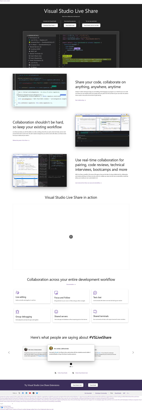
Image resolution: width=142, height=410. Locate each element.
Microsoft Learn (84, 399)
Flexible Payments (8, 398)
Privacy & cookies (22, 409)
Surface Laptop (9, 396)
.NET (124, 393)
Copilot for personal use (54, 396)
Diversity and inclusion (42, 401)
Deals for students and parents (99, 398)
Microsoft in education (18, 398)
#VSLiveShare (100, 337)
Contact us (14, 409)
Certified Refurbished (126, 396)
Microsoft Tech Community (110, 399)
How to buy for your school (67, 398)
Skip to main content (5, 1)
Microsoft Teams (46, 399)
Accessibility (51, 401)
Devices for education (29, 398)
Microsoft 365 (25, 399)
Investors (35, 401)
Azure (69, 399)
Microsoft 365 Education (55, 398)
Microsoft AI (3, 399)
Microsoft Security (10, 399)
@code (71, 352)
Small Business (64, 399)
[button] (40, 90)
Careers (5, 401)
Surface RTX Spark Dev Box (29, 396)
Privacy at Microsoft (27, 401)
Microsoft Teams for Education (42, 398)
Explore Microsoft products (66, 396)
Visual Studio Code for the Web (91, 25)
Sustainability (57, 401)
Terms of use (37, 409)
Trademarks (43, 409)
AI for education (110, 398)
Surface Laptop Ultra (18, 396)
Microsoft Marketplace (123, 399)
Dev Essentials (88, 393)
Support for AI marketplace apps (96, 399)
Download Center (94, 396)
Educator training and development (82, 398)
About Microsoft (11, 401)
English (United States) (5, 406)
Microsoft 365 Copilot (55, 399)
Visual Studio (93, 385)
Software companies (133, 399)
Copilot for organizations (42, 396)
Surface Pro (3, 396)
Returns (112, 396)
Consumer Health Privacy (6, 409)
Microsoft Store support (104, 396)
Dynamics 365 (18, 399)
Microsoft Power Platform (35, 399)
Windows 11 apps (77, 396)
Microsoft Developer (76, 399)
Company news (19, 401)
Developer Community (101, 393)
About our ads (50, 409)
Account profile (86, 396)
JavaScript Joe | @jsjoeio (62, 348)
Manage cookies (30, 409)
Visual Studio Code (70, 25)
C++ (128, 393)
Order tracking (117, 396)
